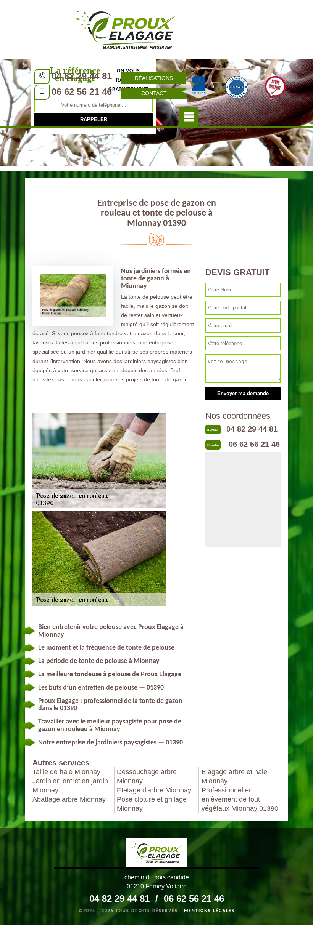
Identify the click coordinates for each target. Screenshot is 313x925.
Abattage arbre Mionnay (69, 799)
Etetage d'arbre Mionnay (154, 790)
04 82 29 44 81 (82, 76)
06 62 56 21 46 (82, 91)
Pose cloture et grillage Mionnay (152, 803)
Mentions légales (209, 911)
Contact (154, 93)
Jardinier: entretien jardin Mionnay (70, 785)
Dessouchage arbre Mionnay (147, 776)
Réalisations (154, 78)
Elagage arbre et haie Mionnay (234, 776)
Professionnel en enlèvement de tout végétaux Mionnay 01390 (240, 799)
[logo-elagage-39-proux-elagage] (156, 853)
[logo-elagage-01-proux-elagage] (126, 28)
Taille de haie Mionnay (66, 772)
